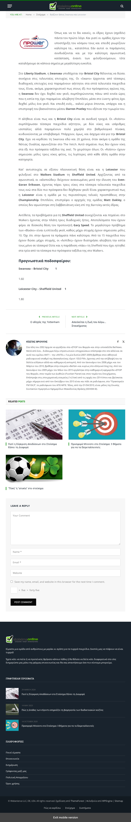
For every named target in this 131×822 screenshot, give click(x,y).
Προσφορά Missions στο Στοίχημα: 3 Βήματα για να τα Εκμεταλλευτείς (96, 445)
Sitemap (119, 800)
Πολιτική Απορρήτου (17, 777)
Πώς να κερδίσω (52, 807)
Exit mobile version (65, 817)
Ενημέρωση (12, 764)
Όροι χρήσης (12, 783)
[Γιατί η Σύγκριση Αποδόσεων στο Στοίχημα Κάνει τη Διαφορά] (34, 424)
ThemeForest (77, 800)
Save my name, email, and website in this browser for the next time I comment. (59, 581)
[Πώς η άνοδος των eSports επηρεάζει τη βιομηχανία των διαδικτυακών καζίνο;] (12, 709)
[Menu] (10, 6)
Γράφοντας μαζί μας (16, 771)
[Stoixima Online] (65, 6)
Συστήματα (85, 807)
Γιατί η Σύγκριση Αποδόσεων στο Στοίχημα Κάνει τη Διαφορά (32, 445)
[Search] (121, 6)
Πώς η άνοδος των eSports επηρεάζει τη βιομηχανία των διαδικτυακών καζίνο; (62, 709)
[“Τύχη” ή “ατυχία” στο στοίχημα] (34, 469)
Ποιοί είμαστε (13, 752)
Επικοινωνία (12, 758)
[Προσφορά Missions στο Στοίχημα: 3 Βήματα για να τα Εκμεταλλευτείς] (97, 424)
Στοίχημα (70, 807)
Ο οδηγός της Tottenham (45, 322)
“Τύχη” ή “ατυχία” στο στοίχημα (25, 488)
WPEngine (107, 800)
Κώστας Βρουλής (36, 341)
